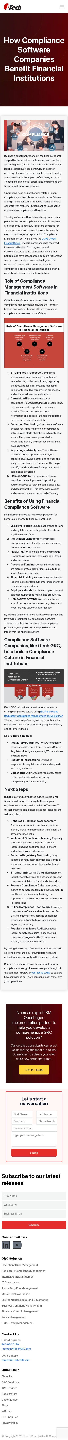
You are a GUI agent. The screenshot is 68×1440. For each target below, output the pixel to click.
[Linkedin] (6, 1245)
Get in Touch (34, 1070)
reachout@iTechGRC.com (16, 1348)
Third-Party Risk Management (20, 1288)
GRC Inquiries (10, 1417)
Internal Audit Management (18, 1276)
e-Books (7, 1411)
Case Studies (9, 1399)
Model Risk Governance (16, 1294)
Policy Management (14, 1317)
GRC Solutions (10, 1382)
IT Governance (10, 1282)
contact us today (40, 972)
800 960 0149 (10, 1344)
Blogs (5, 1405)
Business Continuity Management (22, 1305)
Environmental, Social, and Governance (25, 1299)
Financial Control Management (20, 1311)
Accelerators (9, 1393)
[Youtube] (17, 1245)
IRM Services (9, 1388)
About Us (7, 1376)
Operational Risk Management (20, 1265)
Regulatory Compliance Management (24, 1270)
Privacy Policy (10, 1422)
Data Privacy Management (18, 1323)
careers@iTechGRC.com (15, 1360)
